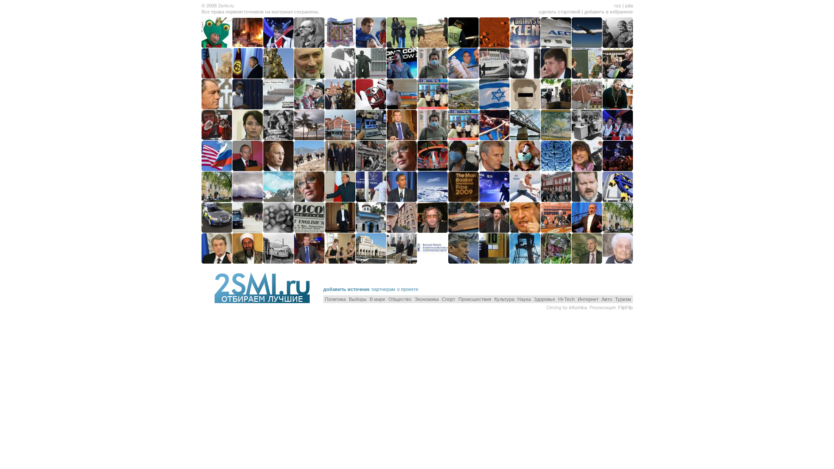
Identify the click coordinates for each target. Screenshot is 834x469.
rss (617, 5)
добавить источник (346, 289)
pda (629, 5)
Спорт (448, 299)
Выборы (358, 299)
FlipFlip (625, 307)
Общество (399, 299)
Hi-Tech (566, 299)
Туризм (623, 299)
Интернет (588, 299)
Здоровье (544, 299)
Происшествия (474, 299)
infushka (578, 307)
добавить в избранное (608, 11)
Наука (524, 299)
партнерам (383, 289)
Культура (504, 299)
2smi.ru (226, 5)
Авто (607, 299)
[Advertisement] (531, 280)
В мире (377, 299)
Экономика (426, 299)
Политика (335, 299)
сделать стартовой (559, 11)
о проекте (407, 289)
